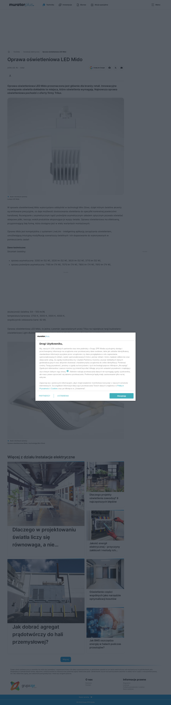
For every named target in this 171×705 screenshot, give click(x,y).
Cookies (54, 388)
